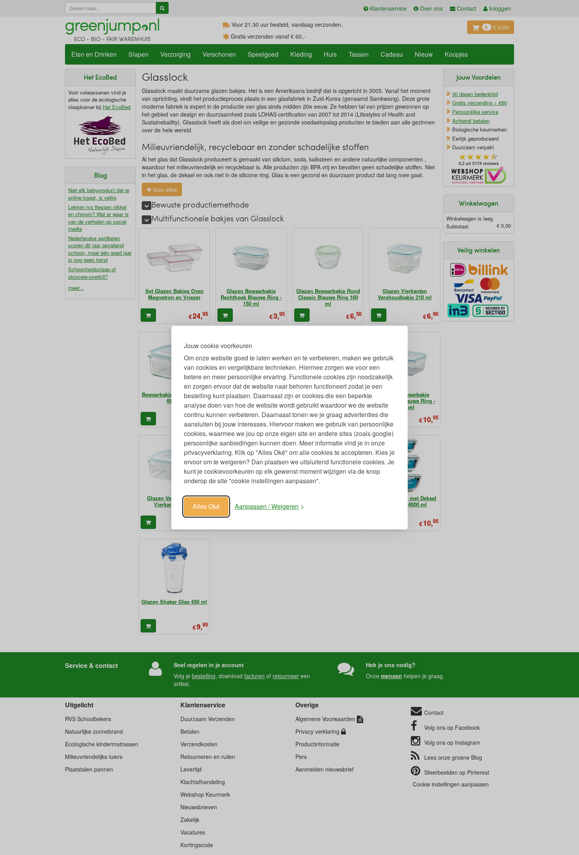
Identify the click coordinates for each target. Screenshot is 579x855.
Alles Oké (206, 506)
